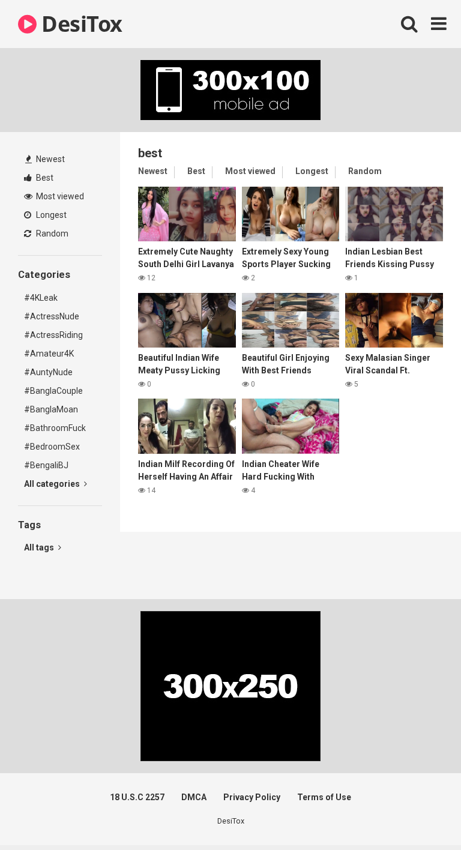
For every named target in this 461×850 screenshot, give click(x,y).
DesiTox (79, 23)
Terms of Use (324, 797)
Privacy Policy (251, 797)
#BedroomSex (52, 446)
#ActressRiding (53, 335)
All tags (40, 547)
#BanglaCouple (53, 391)
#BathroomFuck (55, 428)
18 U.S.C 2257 (137, 797)
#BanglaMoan (51, 409)
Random (51, 233)
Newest (49, 159)
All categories (53, 484)
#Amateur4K (49, 353)
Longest (50, 215)
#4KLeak (41, 298)
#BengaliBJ (46, 465)
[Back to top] (421, 813)
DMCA (193, 797)
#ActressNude (51, 316)
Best (43, 177)
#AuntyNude (48, 372)
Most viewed (59, 196)
